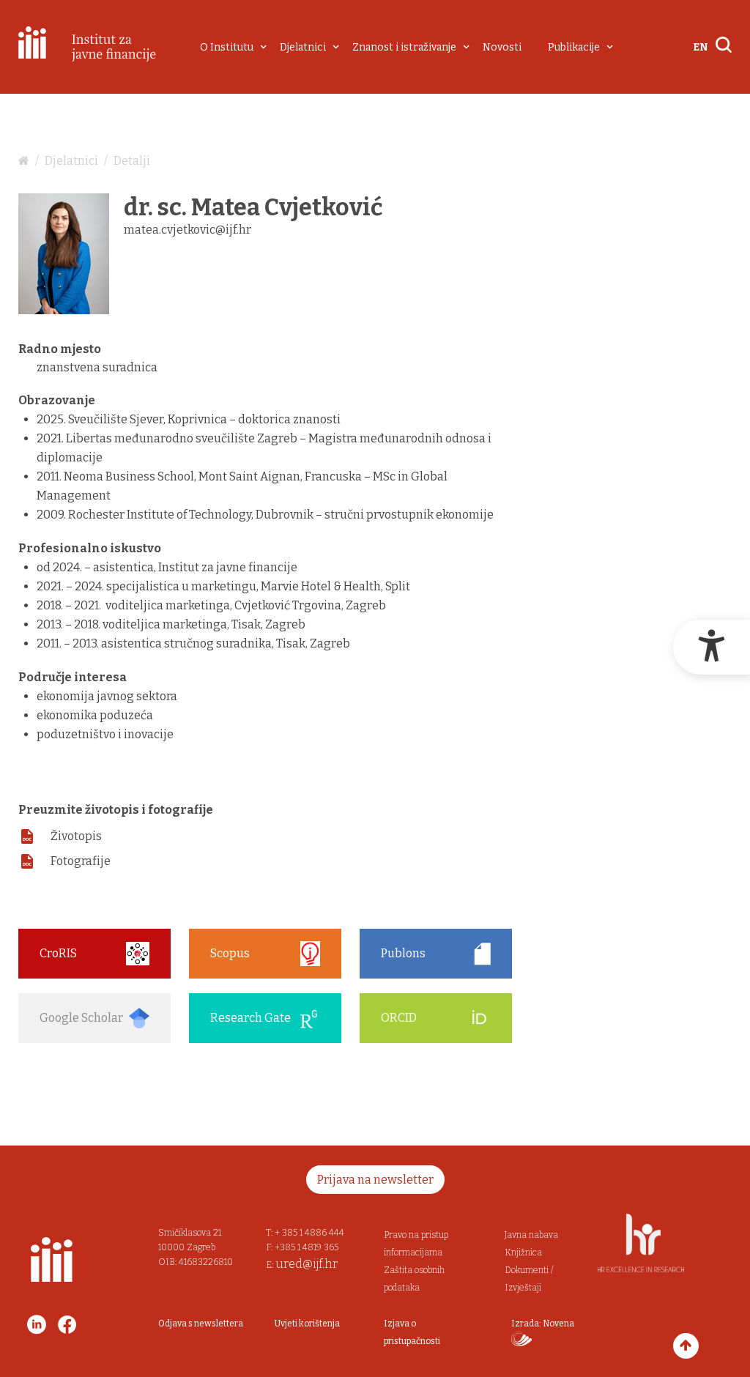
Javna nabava (531, 1235)
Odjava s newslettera (200, 1323)
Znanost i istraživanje (404, 47)
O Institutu (226, 47)
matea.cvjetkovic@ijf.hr (187, 230)
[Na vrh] (686, 1346)
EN (700, 47)
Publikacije (574, 47)
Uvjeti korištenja (307, 1323)
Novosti (502, 47)
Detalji (132, 161)
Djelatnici (303, 47)
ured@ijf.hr (306, 1264)
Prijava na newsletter (375, 1180)
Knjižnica (523, 1252)
